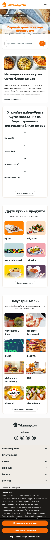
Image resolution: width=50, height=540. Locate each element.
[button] (42, 43)
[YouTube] (33, 437)
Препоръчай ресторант (11, 488)
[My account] (45, 4)
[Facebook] (16, 437)
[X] (27, 437)
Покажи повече (11, 99)
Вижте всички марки (23, 409)
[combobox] (21, 43)
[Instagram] (22, 437)
